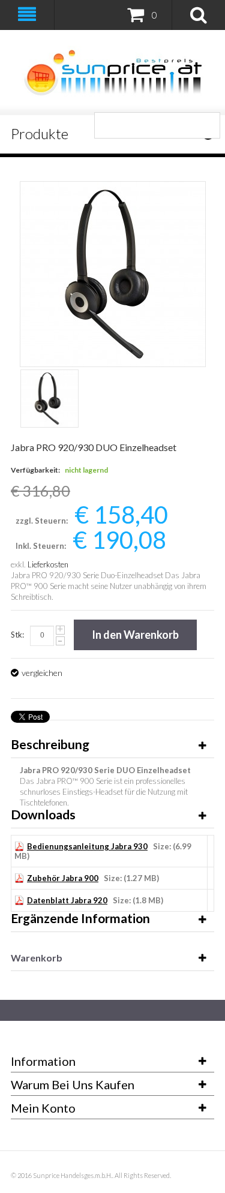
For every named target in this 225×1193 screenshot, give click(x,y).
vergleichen (42, 673)
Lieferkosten (48, 564)
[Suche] (207, 125)
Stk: (17, 634)
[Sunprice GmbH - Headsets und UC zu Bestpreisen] (112, 72)
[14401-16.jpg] (49, 398)
